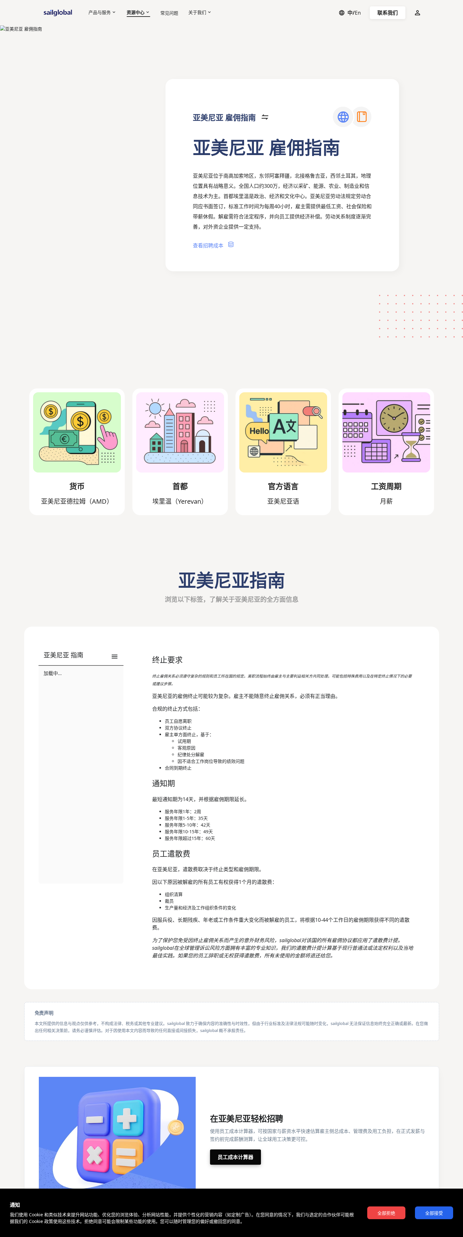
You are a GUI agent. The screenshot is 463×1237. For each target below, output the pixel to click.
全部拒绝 (386, 1213)
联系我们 (387, 12)
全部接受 (434, 1213)
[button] (81, 657)
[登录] (417, 12)
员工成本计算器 (235, 1157)
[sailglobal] (59, 13)
